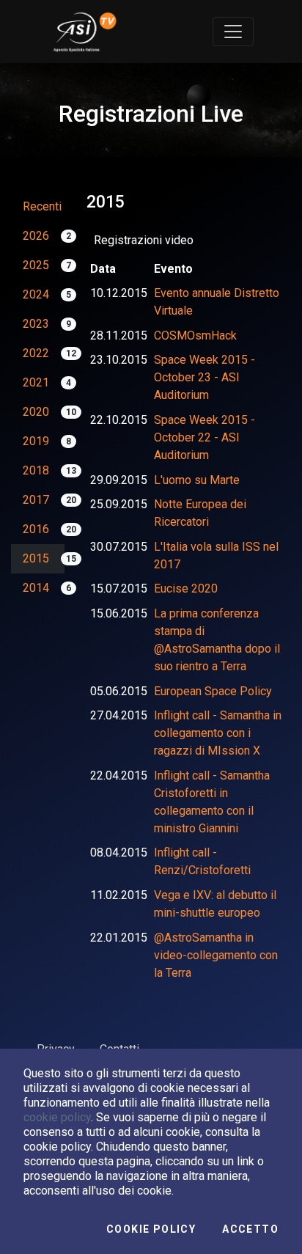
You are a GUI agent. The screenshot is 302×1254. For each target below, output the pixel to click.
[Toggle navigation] (233, 31)
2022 (36, 353)
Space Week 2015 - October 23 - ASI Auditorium (204, 377)
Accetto (250, 1229)
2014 (36, 588)
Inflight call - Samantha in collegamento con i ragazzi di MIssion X (217, 733)
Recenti (42, 206)
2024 (36, 294)
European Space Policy (213, 691)
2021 (36, 382)
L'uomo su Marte (197, 480)
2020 (36, 412)
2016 (36, 529)
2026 (36, 236)
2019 (36, 441)
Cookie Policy (151, 1229)
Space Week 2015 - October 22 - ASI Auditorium (204, 437)
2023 (36, 324)
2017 (36, 500)
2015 (36, 558)
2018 (36, 470)
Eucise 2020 (186, 588)
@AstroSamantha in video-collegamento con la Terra (216, 955)
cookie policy (57, 1117)
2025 (36, 265)
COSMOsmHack (195, 335)
